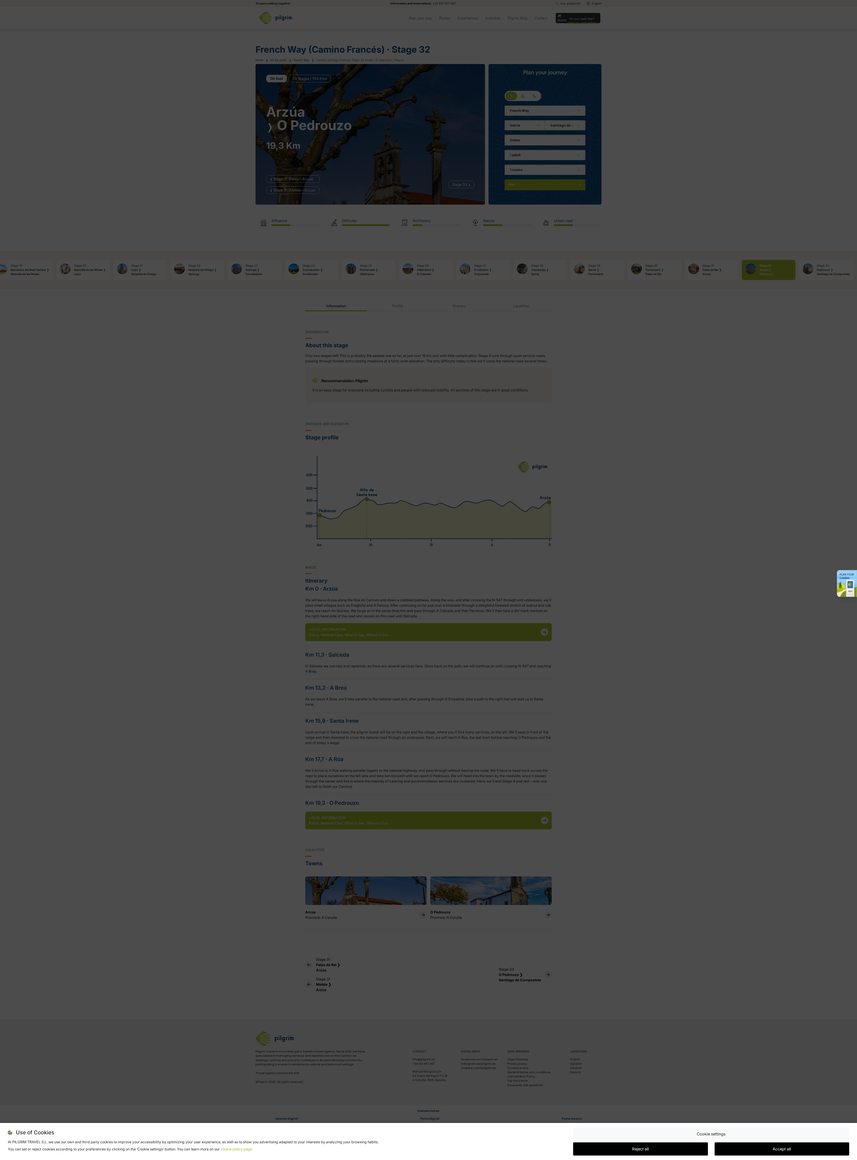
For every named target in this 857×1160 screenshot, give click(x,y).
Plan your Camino (847, 576)
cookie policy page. (237, 1149)
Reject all (640, 1149)
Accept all (782, 1149)
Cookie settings (711, 1134)
